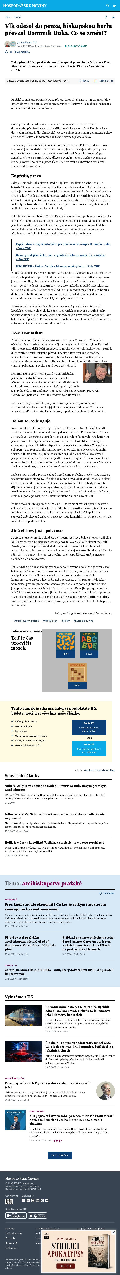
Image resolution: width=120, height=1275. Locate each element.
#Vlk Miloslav (50, 620)
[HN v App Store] (37, 1215)
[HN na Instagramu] (32, 1200)
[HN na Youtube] (46, 1200)
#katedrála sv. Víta (83, 620)
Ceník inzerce (11, 1248)
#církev (66, 620)
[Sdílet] (106, 17)
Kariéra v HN (11, 1243)
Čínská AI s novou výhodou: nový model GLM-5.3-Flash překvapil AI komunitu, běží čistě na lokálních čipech (79, 1047)
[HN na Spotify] (42, 1200)
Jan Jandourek (25, 42)
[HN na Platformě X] (23, 1200)
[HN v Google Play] (16, 1215)
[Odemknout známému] (113, 17)
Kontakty (9, 1229)
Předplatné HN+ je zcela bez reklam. (99, 770)
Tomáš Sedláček (15, 1078)
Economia (10, 1238)
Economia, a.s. (26, 1183)
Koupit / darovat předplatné (91, 1229)
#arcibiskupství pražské (26, 620)
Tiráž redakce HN (13, 1233)
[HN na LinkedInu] (37, 1200)
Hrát (66, 654)
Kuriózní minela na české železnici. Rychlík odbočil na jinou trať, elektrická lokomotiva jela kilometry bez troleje (77, 1011)
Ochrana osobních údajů (47, 1229)
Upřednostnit (106, 81)
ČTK (35, 42)
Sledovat (84, 81)
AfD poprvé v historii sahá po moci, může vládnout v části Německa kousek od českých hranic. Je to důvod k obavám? (71, 1120)
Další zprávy (60, 1155)
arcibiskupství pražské (52, 883)
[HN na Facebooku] (28, 1200)
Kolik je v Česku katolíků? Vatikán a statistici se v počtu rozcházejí (54, 842)
